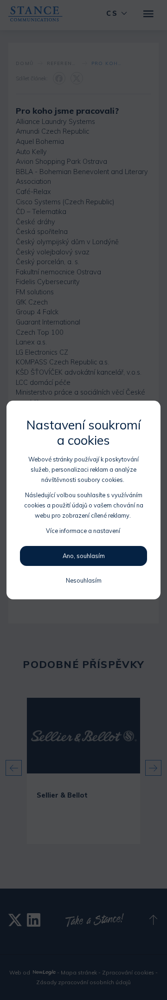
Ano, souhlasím (84, 555)
